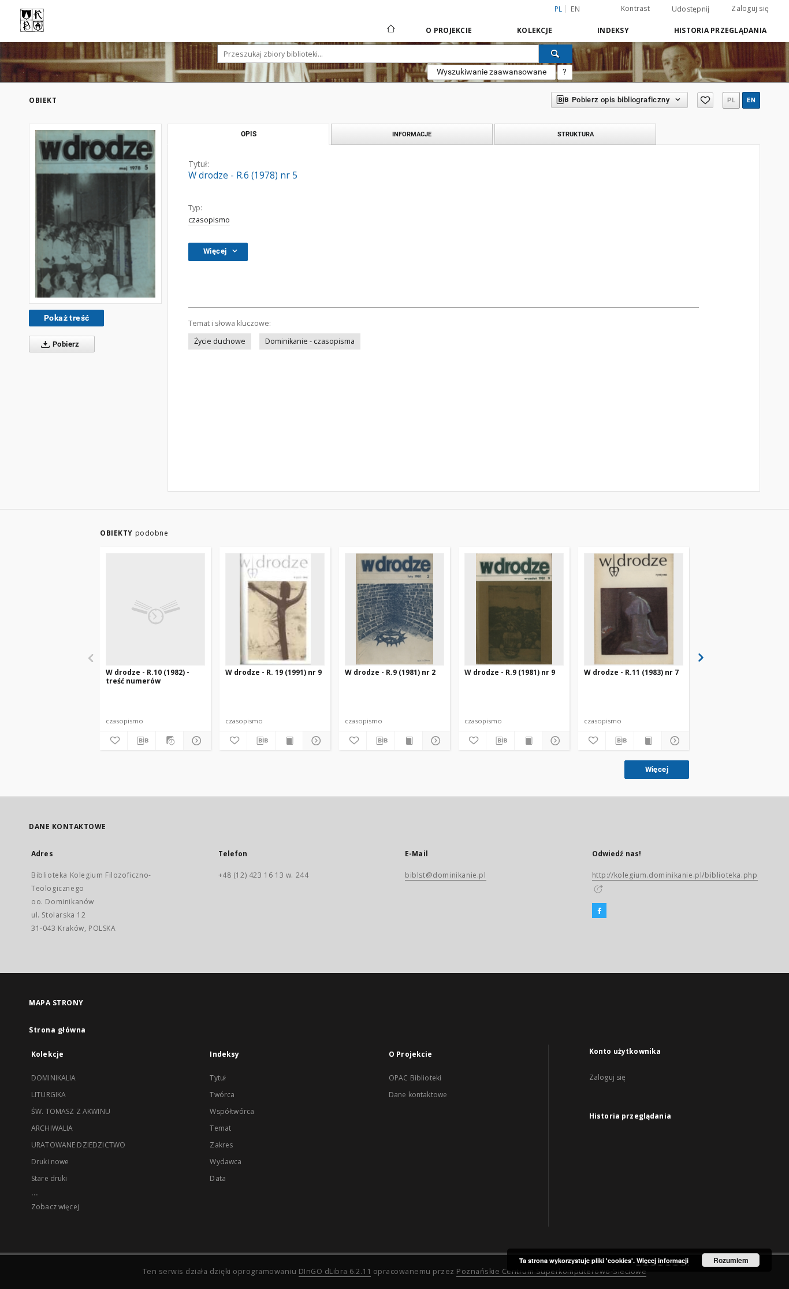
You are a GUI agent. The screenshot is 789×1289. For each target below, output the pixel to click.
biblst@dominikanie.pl (445, 875)
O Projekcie (449, 30)
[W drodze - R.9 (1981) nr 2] (394, 609)
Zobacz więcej (55, 1207)
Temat (220, 1128)
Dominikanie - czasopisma (310, 341)
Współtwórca (232, 1111)
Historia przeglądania (720, 30)
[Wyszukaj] (555, 53)
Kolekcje (534, 30)
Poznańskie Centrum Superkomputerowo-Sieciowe (551, 1271)
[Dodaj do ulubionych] (705, 100)
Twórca (222, 1094)
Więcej (656, 769)
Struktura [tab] (575, 134)
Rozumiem (731, 1260)
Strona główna (57, 1030)
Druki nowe (50, 1162)
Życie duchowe (219, 341)
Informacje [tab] (411, 134)
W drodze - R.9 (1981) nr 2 (390, 672)
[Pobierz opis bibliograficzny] (141, 740)
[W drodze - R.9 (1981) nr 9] (514, 609)
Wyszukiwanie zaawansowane (491, 71)
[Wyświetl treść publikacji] (289, 740)
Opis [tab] (248, 134)
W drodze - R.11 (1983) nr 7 (631, 672)
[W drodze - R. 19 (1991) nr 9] (275, 609)
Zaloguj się (750, 8)
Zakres (221, 1145)
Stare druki (49, 1178)
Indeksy (613, 30)
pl (731, 100)
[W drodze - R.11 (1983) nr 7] (634, 609)
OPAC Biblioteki (415, 1078)
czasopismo (209, 220)
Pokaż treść (66, 317)
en (575, 9)
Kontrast (635, 8)
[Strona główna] (390, 30)
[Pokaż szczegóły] (195, 740)
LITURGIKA (48, 1094)
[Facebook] (599, 911)
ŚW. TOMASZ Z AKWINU (70, 1111)
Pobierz (65, 344)
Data (218, 1178)
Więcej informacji (662, 1260)
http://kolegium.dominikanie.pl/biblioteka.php (675, 875)
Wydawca (225, 1162)
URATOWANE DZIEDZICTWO (78, 1145)
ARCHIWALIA (52, 1128)
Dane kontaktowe (418, 1094)
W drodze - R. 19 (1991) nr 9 (273, 672)
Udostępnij (691, 9)
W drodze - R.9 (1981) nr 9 (509, 672)
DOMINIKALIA (53, 1078)
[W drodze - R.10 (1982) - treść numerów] (155, 609)
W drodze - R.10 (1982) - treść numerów (147, 676)
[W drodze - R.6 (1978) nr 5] (95, 213)
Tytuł (218, 1078)
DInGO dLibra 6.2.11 (335, 1271)
